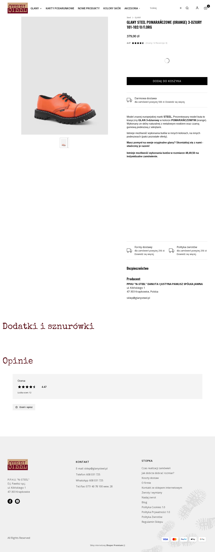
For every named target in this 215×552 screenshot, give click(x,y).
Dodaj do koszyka (167, 81)
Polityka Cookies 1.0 (153, 507)
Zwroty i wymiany (152, 492)
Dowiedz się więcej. (144, 254)
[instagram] (17, 501)
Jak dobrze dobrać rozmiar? (158, 473)
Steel (129, 17)
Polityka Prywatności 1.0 (156, 512)
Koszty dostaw (150, 478)
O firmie (146, 482)
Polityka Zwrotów (152, 517)
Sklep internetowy (106, 545)
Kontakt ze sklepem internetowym (162, 487)
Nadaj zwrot (149, 497)
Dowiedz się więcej (175, 101)
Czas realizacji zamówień (156, 468)
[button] (187, 8)
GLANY (138, 17)
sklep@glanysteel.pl (138, 298)
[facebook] (10, 501)
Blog (144, 502)
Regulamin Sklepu (152, 521)
